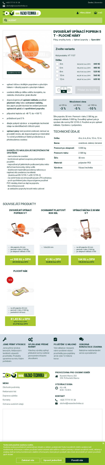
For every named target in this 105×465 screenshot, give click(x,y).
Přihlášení (85, 13)
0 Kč (100, 13)
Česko (90, 3)
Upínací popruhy (81, 39)
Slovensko (98, 3)
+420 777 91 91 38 (13, 3)
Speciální (95, 39)
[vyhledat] (5, 20)
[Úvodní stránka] (22, 13)
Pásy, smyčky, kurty (62, 39)
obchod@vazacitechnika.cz (16, 6)
